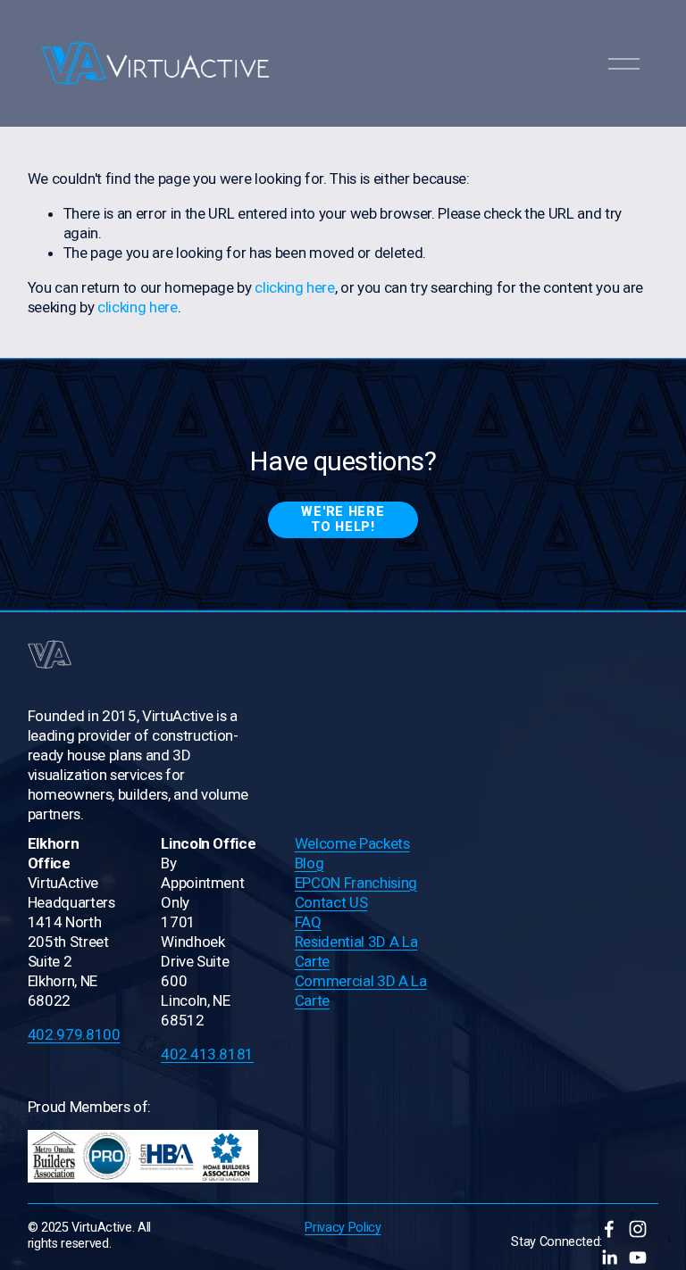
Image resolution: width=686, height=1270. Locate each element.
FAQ (308, 922)
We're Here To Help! (342, 519)
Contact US (331, 902)
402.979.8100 (74, 1034)
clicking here (295, 287)
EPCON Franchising (356, 883)
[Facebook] (609, 1229)
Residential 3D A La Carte (356, 951)
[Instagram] (638, 1229)
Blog (309, 863)
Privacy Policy (343, 1227)
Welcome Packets (352, 843)
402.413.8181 (207, 1054)
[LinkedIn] (609, 1257)
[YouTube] (638, 1257)
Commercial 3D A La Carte (361, 990)
